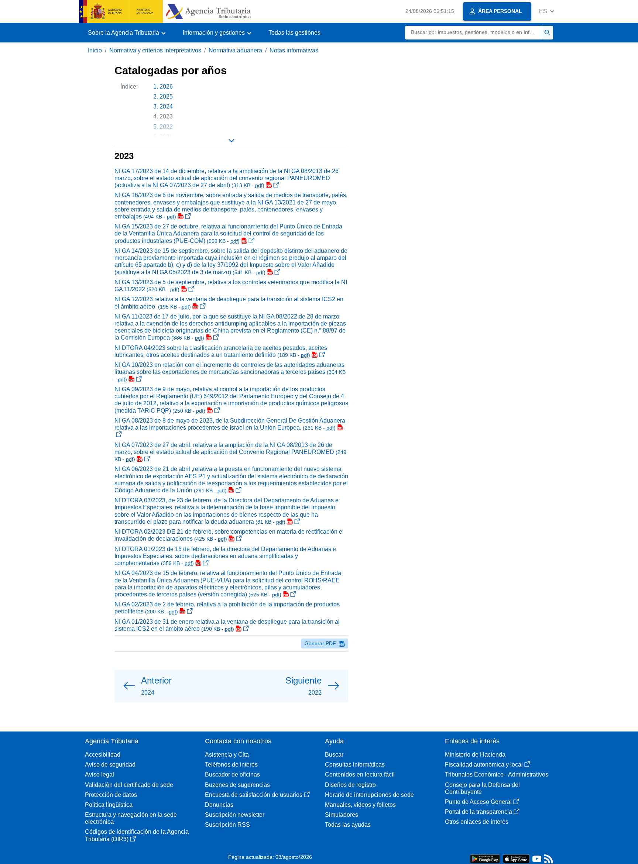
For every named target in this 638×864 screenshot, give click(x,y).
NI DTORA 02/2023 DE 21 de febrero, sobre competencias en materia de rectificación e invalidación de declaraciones (228, 535)
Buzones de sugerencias (237, 785)
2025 (166, 96)
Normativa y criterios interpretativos (155, 50)
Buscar (334, 754)
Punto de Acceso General (478, 802)
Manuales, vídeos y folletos (360, 805)
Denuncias (219, 805)
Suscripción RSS (227, 825)
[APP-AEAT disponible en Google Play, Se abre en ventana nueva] (485, 858)
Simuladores (341, 815)
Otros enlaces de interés (476, 822)
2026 (166, 86)
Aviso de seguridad (110, 764)
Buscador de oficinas (232, 774)
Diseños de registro (350, 785)
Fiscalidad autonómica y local (484, 764)
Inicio (95, 50)
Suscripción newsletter (234, 815)
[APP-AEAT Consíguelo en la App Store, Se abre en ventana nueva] (516, 858)
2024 (166, 106)
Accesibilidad (102, 754)
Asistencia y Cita (227, 754)
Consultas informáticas (355, 764)
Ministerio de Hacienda (475, 754)
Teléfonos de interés (231, 764)
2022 (166, 127)
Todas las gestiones (294, 33)
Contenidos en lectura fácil (360, 774)
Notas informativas (294, 50)
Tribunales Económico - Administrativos (496, 774)
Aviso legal (99, 774)
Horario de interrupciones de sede (369, 795)
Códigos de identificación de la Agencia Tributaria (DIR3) (137, 835)
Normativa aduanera (235, 50)
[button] (546, 11)
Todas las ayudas (348, 825)
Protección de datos (111, 795)
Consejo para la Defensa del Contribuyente (482, 788)
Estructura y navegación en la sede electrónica (131, 818)
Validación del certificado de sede (129, 785)
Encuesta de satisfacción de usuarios (253, 795)
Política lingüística (109, 805)
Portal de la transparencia (478, 812)
